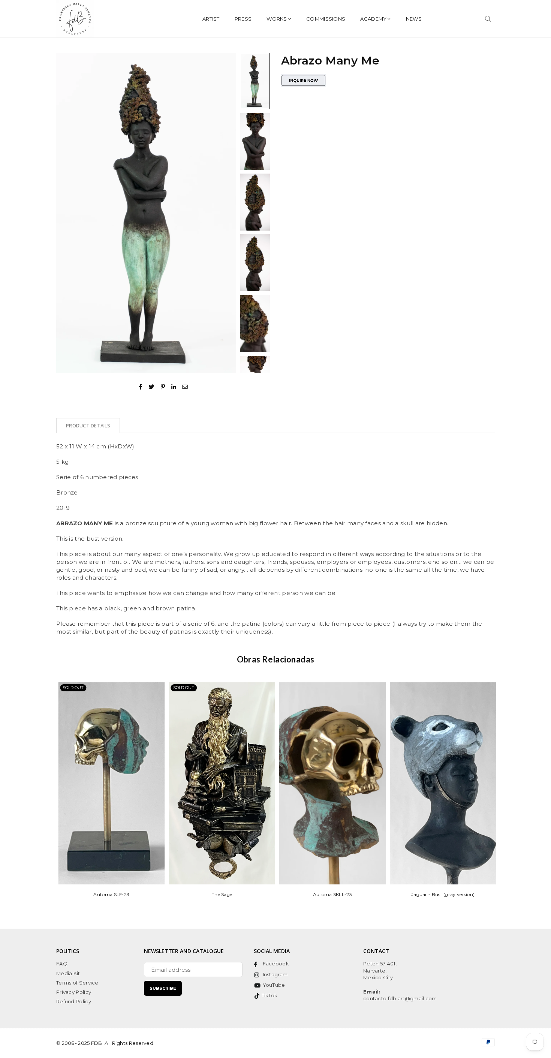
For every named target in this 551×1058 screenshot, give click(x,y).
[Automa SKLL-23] (331, 783)
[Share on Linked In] (174, 386)
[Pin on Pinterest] (163, 386)
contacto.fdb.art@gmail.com (400, 998)
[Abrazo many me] (255, 81)
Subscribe (163, 988)
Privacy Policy (73, 992)
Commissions (325, 19)
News (414, 19)
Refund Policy (73, 1001)
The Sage (220, 894)
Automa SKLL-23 (330, 894)
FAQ (61, 964)
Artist (211, 19)
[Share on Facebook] (141, 386)
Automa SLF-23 (110, 894)
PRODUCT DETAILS (88, 425)
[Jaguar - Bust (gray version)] (441, 783)
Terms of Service (77, 983)
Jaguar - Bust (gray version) (441, 894)
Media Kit (68, 973)
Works (277, 19)
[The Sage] (220, 783)
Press (243, 19)
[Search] (488, 18)
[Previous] (66, 212)
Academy (373, 19)
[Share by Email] (185, 386)
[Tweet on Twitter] (152, 386)
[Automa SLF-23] (110, 783)
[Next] (225, 212)
